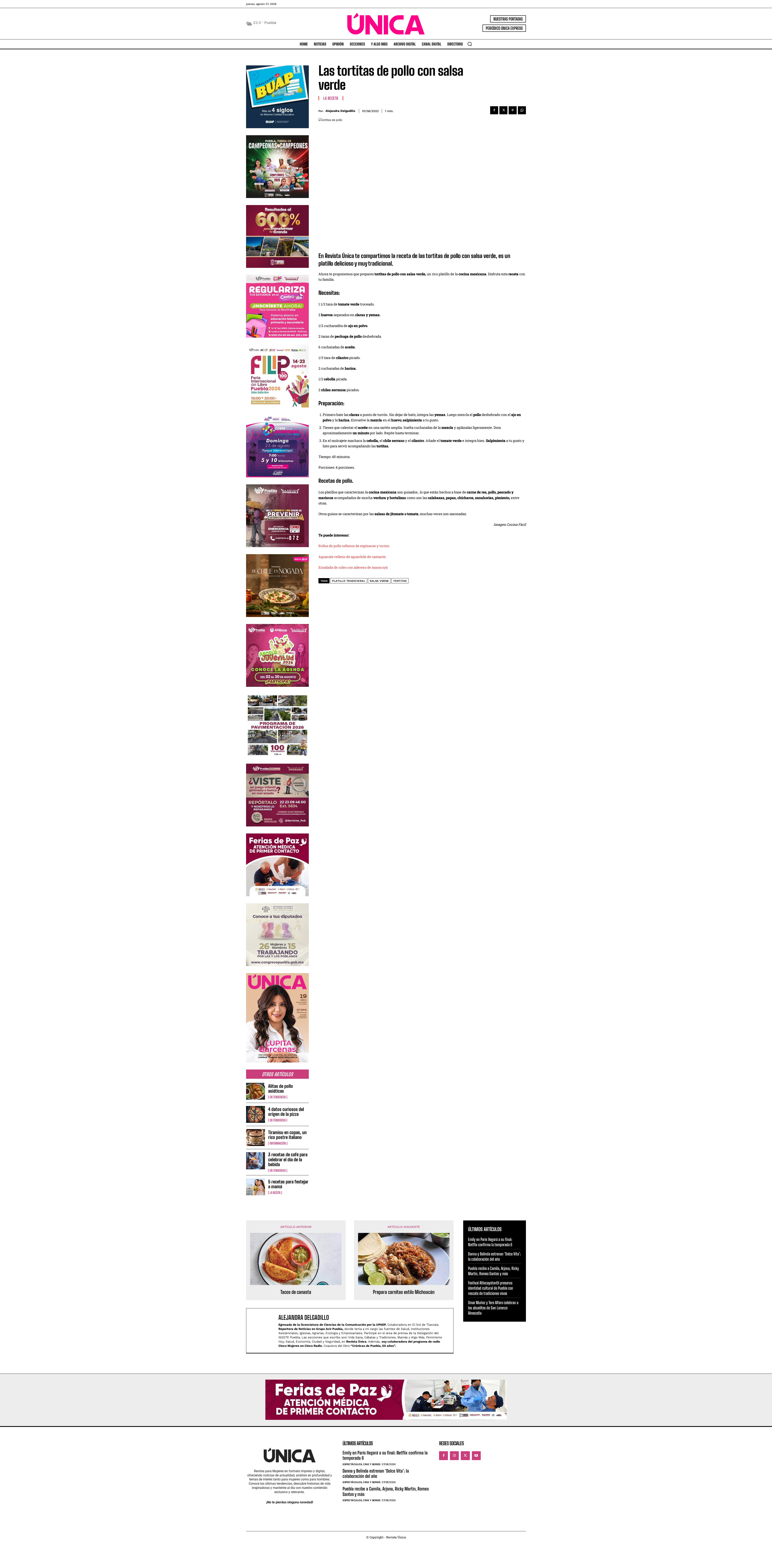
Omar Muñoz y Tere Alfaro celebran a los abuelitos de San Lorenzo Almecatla (493, 1307)
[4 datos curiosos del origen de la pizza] (255, 1114)
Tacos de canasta (295, 1292)
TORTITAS (400, 580)
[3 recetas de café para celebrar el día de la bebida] (255, 1160)
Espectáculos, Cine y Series (361, 1464)
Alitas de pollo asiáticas (280, 1088)
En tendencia (278, 1097)
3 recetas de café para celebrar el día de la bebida (287, 1159)
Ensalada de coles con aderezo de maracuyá (353, 567)
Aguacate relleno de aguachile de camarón (352, 556)
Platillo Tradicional (348, 580)
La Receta (275, 1192)
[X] (503, 110)
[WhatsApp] (522, 110)
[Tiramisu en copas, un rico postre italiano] (255, 1137)
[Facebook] (494, 110)
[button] (469, 44)
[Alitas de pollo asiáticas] (255, 1091)
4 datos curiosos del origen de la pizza (286, 1112)
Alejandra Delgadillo (340, 111)
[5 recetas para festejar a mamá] (255, 1186)
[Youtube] (476, 1455)
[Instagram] (454, 1455)
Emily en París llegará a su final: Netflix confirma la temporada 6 (385, 1455)
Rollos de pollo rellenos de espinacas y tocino (353, 546)
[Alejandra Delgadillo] (264, 1330)
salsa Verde (379, 580)
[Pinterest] (513, 110)
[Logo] (386, 23)
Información (278, 1143)
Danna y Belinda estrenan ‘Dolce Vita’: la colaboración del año (376, 1473)
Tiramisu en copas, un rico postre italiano (287, 1135)
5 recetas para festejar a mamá (288, 1184)
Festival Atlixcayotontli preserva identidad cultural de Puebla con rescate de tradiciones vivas (490, 1288)
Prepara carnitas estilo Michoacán (403, 1292)
